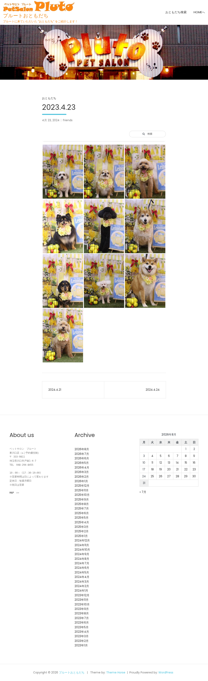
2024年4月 (82, 577)
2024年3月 (82, 582)
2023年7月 (82, 618)
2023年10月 (82, 604)
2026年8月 (82, 449)
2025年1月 (81, 536)
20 (169, 469)
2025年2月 (82, 531)
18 (152, 469)
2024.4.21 (54, 390)
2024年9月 (82, 554)
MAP (12, 492)
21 (177, 469)
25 (152, 476)
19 (160, 469)
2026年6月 (82, 458)
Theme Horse (115, 672)
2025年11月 (82, 490)
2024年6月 (82, 568)
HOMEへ (199, 12)
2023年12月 (82, 595)
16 (194, 463)
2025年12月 (82, 486)
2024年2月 (82, 586)
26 (160, 476)
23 (194, 469)
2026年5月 (82, 463)
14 (177, 463)
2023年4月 (82, 632)
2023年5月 (82, 627)
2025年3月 (82, 527)
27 (169, 476)
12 (160, 463)
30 (194, 476)
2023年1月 (81, 645)
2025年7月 (82, 508)
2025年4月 (82, 522)
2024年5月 (82, 572)
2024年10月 (82, 550)
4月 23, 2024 (51, 120)
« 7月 (143, 492)
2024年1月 (81, 591)
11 (152, 463)
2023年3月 (82, 636)
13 (169, 463)
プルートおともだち (26, 15)
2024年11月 (82, 545)
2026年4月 (82, 467)
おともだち (49, 98)
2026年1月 (81, 481)
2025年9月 (82, 499)
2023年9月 (82, 609)
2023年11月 (82, 600)
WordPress (165, 672)
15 (186, 463)
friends (68, 120)
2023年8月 (82, 613)
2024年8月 (82, 559)
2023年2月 (82, 641)
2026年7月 (82, 454)
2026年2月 (82, 477)
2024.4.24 (153, 390)
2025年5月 (82, 518)
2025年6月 (82, 513)
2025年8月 (82, 504)
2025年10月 (82, 495)
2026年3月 (82, 472)
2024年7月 (82, 563)
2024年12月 (82, 540)
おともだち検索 (176, 12)
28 (177, 476)
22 (185, 469)
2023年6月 (82, 622)
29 (185, 476)
